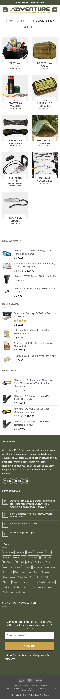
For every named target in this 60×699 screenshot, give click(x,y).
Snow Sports (39, 582)
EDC (24, 557)
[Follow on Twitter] (16, 481)
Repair (39, 577)
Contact (33, 688)
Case (48, 552)
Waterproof (8, 592)
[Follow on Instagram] (10, 481)
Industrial (7, 572)
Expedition (46, 557)
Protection (22, 577)
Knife (16, 572)
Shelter (6, 582)
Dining (16, 557)
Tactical (6, 587)
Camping (39, 552)
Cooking (6, 557)
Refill (32, 577)
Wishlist (26, 690)
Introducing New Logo (22, 532)
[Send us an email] (21, 481)
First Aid (20, 562)
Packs (36, 572)
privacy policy (39, 655)
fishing (29, 562)
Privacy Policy (40, 686)
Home (10, 21)
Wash (50, 587)
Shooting (16, 582)
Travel (32, 587)
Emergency (34, 557)
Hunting (27, 567)
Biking (30, 552)
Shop (23, 21)
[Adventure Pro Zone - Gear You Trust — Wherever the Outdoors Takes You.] (30, 10)
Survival (51, 582)
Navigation (26, 572)
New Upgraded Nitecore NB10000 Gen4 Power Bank (31, 515)
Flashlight (39, 562)
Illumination (50, 567)
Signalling (27, 582)
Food (48, 562)
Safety (48, 577)
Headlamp (7, 567)
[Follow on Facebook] (5, 481)
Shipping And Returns (15, 688)
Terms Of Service (21, 686)
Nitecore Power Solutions (23, 523)
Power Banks (9, 577)
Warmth (41, 587)
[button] (5, 10)
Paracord (46, 572)
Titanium (16, 587)
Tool (25, 587)
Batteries (20, 552)
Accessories (8, 552)
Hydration (37, 567)
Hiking (18, 567)
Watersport (21, 592)
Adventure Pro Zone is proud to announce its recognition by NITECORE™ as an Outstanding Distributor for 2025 (32, 503)
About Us (45, 688)
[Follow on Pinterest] (27, 481)
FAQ (54, 688)
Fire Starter (8, 562)
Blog (35, 690)
